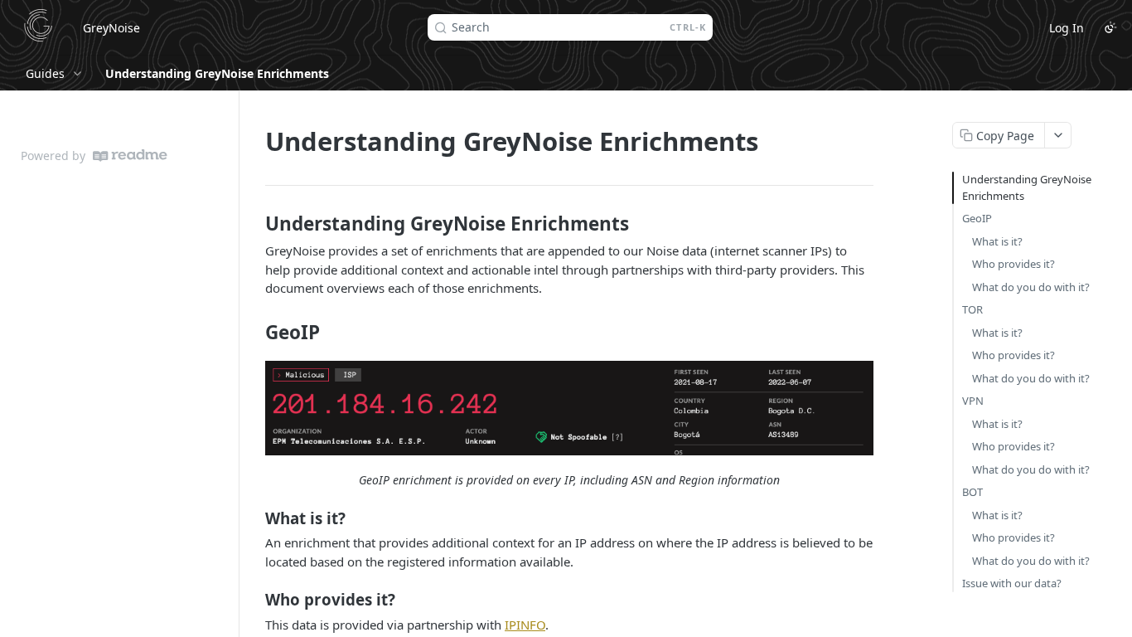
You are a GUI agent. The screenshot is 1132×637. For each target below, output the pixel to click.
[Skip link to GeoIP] (254, 332)
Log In (1066, 28)
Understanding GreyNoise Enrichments (1026, 187)
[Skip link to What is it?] (254, 517)
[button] (569, 408)
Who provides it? (1013, 263)
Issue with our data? (1012, 583)
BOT (972, 491)
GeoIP (977, 218)
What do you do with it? (1031, 287)
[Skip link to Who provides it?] (254, 599)
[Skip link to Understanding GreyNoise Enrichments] (254, 224)
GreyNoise (111, 28)
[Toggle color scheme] (1110, 27)
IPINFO (525, 624)
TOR (972, 309)
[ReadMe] (130, 155)
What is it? (997, 241)
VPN (973, 400)
